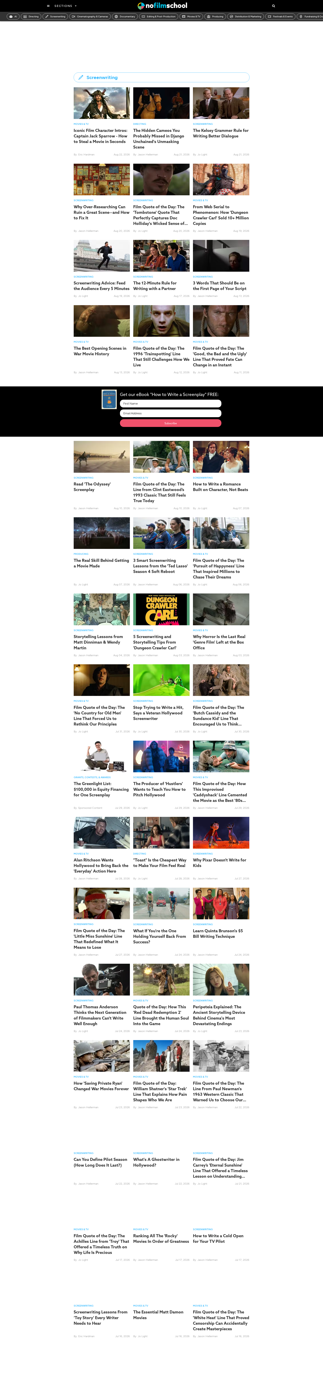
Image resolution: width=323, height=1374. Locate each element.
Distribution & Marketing (248, 16)
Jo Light (202, 154)
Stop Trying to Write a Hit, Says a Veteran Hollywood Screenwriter (158, 713)
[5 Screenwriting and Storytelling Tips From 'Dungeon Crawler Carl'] (161, 609)
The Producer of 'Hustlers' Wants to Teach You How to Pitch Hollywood (159, 789)
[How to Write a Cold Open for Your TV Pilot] (221, 1208)
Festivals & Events (283, 16)
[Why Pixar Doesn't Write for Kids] (221, 832)
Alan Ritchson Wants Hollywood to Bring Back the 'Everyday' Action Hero (101, 865)
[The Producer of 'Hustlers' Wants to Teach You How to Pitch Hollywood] (161, 756)
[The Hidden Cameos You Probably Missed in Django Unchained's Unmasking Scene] (161, 102)
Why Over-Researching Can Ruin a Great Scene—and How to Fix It (102, 212)
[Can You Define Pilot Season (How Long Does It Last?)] (102, 1132)
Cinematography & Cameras (92, 16)
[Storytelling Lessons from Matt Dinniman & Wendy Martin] (102, 609)
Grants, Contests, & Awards (92, 777)
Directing (34, 16)
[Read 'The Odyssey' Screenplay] (102, 456)
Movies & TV (193, 16)
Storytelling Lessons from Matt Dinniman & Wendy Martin (98, 642)
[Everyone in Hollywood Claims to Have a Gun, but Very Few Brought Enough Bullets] (102, 1361)
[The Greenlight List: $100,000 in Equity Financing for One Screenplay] (102, 756)
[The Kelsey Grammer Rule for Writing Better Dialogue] (221, 102)
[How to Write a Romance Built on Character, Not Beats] (221, 456)
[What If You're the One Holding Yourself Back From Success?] (161, 903)
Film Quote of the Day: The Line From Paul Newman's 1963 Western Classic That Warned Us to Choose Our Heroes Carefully (218, 1094)
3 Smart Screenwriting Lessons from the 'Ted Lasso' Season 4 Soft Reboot (160, 566)
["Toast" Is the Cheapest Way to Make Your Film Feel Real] (161, 832)
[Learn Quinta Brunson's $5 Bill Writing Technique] (221, 903)
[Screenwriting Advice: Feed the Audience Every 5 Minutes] (102, 255)
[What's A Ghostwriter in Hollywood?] (161, 1132)
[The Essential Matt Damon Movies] (161, 1284)
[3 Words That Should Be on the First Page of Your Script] (221, 255)
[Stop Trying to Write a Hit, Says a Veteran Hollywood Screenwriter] (161, 679)
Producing (217, 16)
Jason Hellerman (148, 154)
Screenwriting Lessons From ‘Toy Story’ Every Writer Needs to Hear (101, 1318)
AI (15, 16)
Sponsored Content (90, 807)
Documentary (127, 16)
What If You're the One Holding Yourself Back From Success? (159, 936)
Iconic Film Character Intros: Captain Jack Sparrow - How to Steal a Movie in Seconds (100, 136)
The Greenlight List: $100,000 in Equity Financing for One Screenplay (101, 789)
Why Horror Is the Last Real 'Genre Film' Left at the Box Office (219, 642)
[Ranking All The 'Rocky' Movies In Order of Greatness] (161, 1208)
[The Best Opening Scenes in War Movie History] (102, 320)
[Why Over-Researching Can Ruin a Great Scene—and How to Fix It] (102, 179)
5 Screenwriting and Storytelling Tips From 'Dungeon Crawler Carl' (154, 642)
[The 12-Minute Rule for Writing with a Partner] (161, 255)
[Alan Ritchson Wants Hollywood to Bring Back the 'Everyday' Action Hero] (102, 832)
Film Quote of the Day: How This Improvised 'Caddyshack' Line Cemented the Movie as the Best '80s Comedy (220, 794)
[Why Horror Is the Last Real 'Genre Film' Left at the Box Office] (221, 609)
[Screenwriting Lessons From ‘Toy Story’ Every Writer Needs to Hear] (102, 1284)
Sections (63, 6)
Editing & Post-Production (161, 16)
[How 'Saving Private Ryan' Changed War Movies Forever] (102, 1055)
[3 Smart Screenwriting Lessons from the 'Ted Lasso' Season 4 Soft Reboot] (161, 532)
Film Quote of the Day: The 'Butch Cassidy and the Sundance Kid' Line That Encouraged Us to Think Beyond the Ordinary (218, 718)
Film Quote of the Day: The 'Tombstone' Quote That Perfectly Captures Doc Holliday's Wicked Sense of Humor (158, 218)
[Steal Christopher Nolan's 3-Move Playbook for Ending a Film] (161, 1361)
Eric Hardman (86, 154)
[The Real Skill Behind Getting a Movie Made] (102, 532)
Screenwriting (57, 16)
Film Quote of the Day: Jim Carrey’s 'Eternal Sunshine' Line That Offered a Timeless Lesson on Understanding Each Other (220, 1170)
